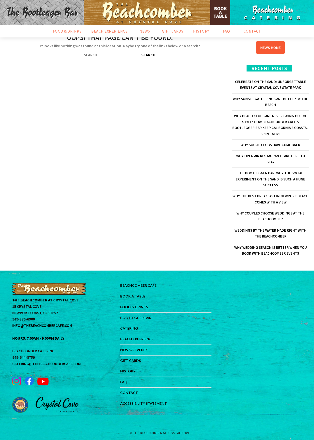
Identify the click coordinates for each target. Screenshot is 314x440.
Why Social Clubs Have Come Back (270, 145)
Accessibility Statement (143, 403)
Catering (129, 328)
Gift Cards (130, 360)
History (127, 371)
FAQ (123, 382)
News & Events (134, 350)
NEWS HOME (270, 47)
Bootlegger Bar (135, 318)
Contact (129, 393)
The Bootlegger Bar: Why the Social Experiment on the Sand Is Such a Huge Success (270, 179)
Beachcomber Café (138, 285)
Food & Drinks (134, 307)
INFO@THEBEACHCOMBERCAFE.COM (42, 325)
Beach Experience (137, 339)
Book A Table (132, 296)
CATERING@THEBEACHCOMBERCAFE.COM (46, 363)
